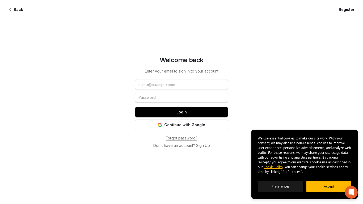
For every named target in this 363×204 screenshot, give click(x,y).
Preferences (281, 186)
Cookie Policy (273, 167)
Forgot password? (181, 138)
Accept (329, 186)
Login (181, 112)
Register (346, 9)
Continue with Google (184, 124)
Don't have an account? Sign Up (181, 145)
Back (18, 9)
